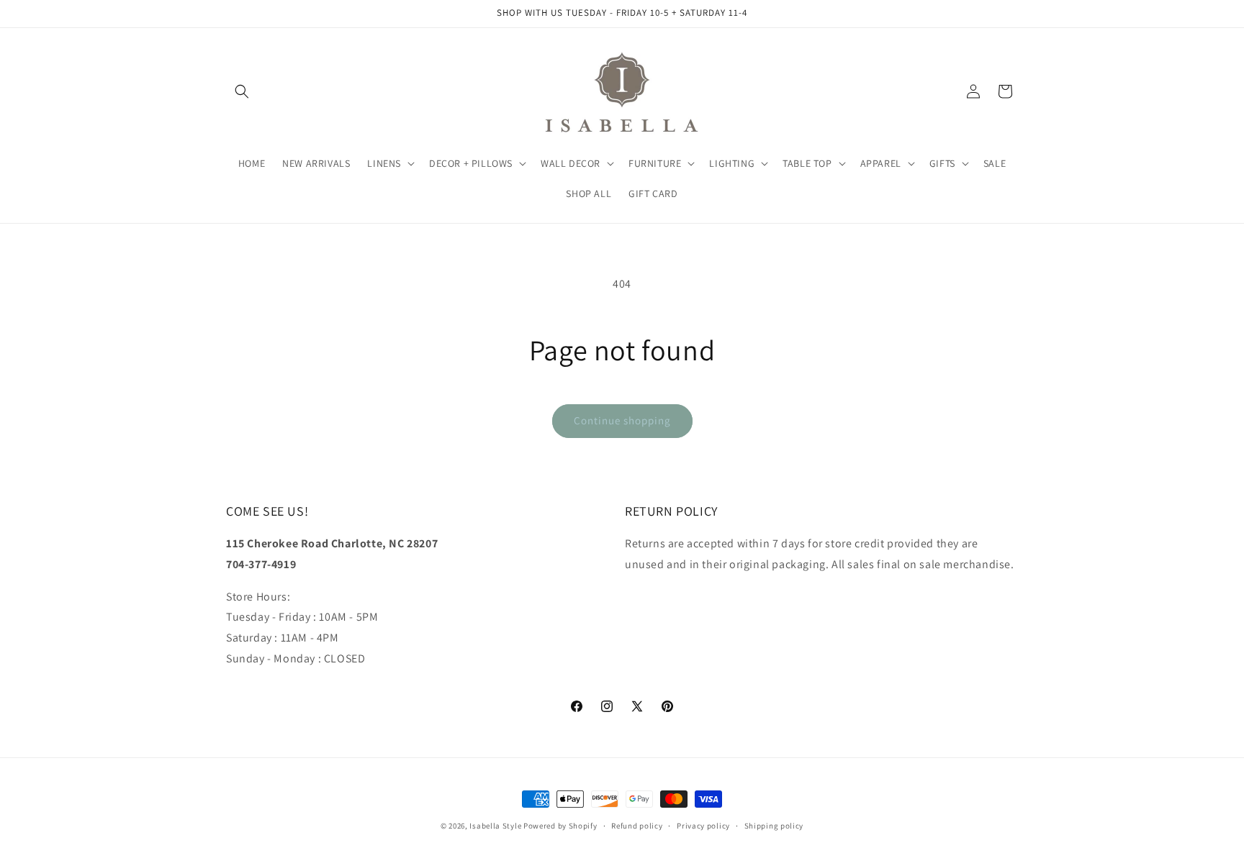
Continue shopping (622, 420)
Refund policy (636, 826)
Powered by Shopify (560, 826)
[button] (242, 91)
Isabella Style (495, 826)
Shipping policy (774, 826)
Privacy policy (703, 826)
